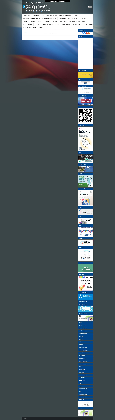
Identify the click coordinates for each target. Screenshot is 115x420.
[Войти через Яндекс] (87, 33)
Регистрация (89, 7)
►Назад (25, 31)
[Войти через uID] (83, 33)
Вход (91, 7)
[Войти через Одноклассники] (89, 33)
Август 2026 (86, 250)
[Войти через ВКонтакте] (85, 33)
